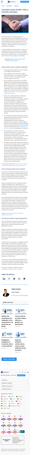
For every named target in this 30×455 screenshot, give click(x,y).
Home (3, 6)
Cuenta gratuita (21, 375)
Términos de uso (21, 450)
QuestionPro (9, 6)
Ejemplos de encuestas (7, 383)
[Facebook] (9, 279)
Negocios (16, 6)
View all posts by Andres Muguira (20, 295)
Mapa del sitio (3, 450)
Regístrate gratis (24, 1)
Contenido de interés (6, 389)
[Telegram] (24, 279)
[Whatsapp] (19, 279)
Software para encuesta (7, 386)
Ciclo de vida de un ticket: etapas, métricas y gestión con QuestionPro (20, 320)
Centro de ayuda (6, 375)
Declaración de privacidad (12, 450)
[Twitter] (14, 279)
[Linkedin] (4, 279)
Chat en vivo (13, 375)
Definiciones (4, 380)
